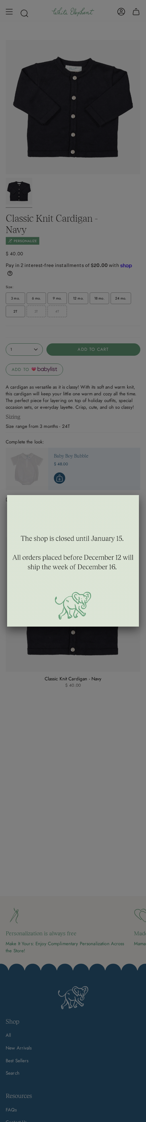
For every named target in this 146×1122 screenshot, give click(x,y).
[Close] (139, 495)
